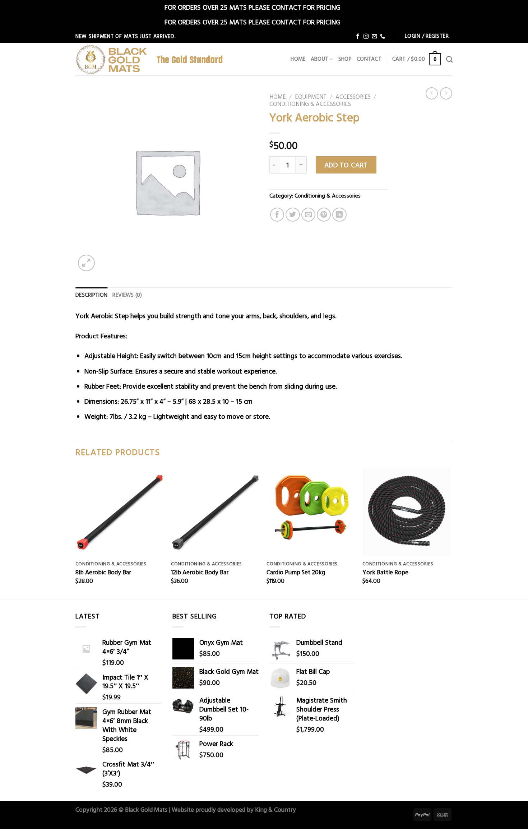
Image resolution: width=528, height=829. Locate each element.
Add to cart (346, 164)
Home (298, 59)
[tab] (91, 295)
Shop (345, 59)
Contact (369, 59)
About (320, 59)
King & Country (275, 809)
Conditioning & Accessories (310, 103)
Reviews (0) (127, 295)
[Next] (450, 533)
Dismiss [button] (352, 7)
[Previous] (75, 533)
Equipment (310, 96)
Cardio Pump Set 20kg (296, 572)
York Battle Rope (385, 572)
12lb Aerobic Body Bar (199, 572)
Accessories (353, 96)
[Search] (449, 59)
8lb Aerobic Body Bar (103, 572)
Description (91, 295)
